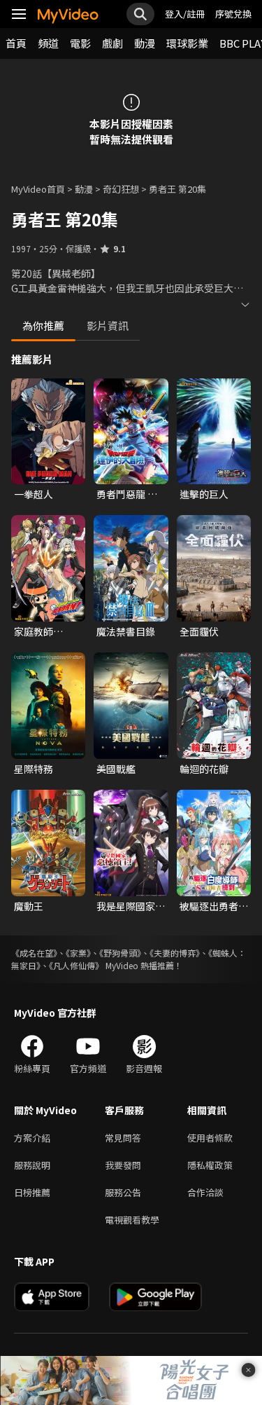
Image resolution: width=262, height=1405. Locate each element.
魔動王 (28, 906)
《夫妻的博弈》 (175, 953)
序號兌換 (233, 13)
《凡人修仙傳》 (76, 965)
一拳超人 (33, 494)
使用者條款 (210, 1137)
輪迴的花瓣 (204, 769)
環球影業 (187, 43)
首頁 (16, 43)
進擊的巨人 (204, 494)
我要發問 (123, 1165)
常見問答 (123, 1137)
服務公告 (123, 1192)
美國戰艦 (116, 769)
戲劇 (112, 43)
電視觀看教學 (132, 1219)
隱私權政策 (210, 1165)
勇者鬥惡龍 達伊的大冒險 (126, 494)
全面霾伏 (199, 631)
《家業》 (78, 953)
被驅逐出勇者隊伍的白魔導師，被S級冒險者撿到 (214, 906)
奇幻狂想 (121, 189)
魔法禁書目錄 (125, 631)
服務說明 (32, 1165)
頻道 (48, 43)
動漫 (144, 43)
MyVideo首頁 (38, 189)
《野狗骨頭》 (120, 953)
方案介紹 (32, 1137)
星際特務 (33, 769)
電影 (80, 43)
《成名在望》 (34, 953)
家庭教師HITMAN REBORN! (36, 631)
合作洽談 (205, 1192)
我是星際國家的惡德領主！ (130, 906)
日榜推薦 (32, 1192)
